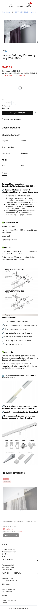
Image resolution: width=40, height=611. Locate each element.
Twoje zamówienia (8, 565)
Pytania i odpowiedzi (9, 552)
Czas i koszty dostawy (9, 580)
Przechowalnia (7, 569)
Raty (3, 556)
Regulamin (5, 554)
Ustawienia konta (8, 567)
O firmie (4, 602)
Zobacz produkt (11, 535)
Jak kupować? (7, 591)
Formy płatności (7, 578)
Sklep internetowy (17, 608)
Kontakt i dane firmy (9, 600)
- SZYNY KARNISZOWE (21, 12)
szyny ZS (33, 12)
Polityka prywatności (9, 589)
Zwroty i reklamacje (8, 550)
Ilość (3, 99)
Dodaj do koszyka (17, 113)
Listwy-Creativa (6, 12)
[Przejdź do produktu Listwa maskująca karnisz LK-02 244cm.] (20, 498)
